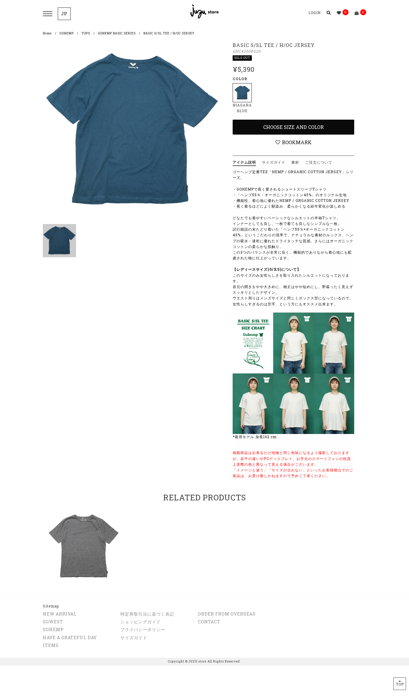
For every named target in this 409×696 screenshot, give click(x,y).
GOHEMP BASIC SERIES (117, 33)
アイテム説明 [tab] (244, 162)
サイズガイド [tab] (273, 162)
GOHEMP (67, 33)
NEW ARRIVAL (60, 614)
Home (47, 33)
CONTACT (209, 622)
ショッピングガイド (140, 622)
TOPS (85, 33)
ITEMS (51, 645)
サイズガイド (133, 637)
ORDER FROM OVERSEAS (227, 614)
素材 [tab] (295, 162)
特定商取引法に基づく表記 (147, 614)
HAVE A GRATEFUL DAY (70, 637)
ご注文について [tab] (318, 162)
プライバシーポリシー (142, 629)
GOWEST (53, 622)
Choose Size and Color (293, 127)
